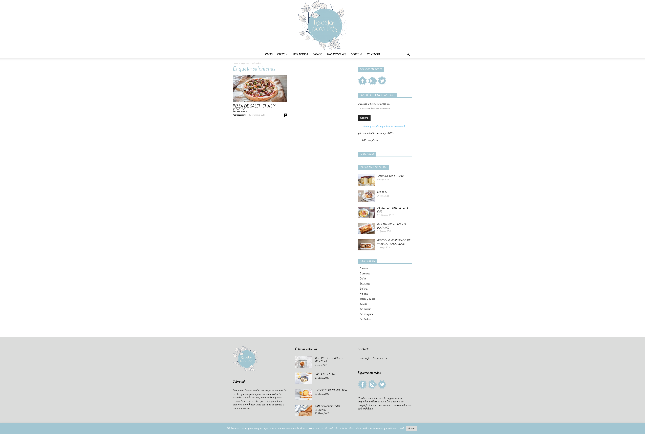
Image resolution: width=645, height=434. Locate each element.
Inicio (269, 54)
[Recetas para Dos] (322, 25)
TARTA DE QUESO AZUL (390, 176)
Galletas (364, 288)
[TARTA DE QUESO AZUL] (366, 180)
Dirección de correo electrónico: (374, 103)
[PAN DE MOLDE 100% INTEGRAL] (303, 410)
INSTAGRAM (367, 154)
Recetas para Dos (239, 115)
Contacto (373, 54)
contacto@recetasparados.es (372, 358)
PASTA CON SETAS (325, 374)
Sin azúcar (365, 309)
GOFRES (382, 192)
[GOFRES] (366, 196)
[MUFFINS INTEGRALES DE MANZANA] (303, 362)
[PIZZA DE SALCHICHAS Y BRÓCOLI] (260, 88)
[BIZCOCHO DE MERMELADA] (303, 394)
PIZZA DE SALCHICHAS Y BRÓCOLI (254, 108)
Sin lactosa (300, 54)
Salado (317, 54)
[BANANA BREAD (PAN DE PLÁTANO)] (366, 228)
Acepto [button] (411, 428)
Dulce (281, 54)
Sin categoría (367, 314)
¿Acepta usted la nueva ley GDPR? (376, 133)
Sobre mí (356, 54)
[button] (408, 54)
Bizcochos (365, 273)
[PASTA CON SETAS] (303, 378)
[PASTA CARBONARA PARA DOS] (366, 212)
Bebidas (364, 268)
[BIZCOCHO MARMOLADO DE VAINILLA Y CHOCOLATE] (366, 244)
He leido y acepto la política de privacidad (382, 126)
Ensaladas (365, 283)
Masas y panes (336, 54)
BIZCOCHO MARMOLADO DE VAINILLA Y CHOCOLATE (393, 242)
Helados (364, 293)
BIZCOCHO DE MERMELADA (331, 390)
